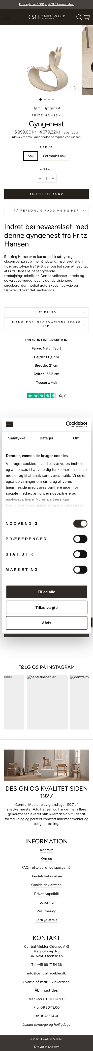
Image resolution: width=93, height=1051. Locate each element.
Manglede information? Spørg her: (46, 324)
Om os (46, 859)
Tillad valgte (46, 607)
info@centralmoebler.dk (46, 973)
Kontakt (46, 850)
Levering (46, 312)
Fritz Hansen (46, 115)
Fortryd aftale (46, 920)
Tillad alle (46, 592)
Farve (46, 147)
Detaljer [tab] (46, 438)
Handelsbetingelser (46, 876)
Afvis (46, 623)
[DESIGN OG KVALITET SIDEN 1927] (46, 765)
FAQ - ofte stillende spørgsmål (46, 867)
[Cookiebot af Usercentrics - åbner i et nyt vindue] (66, 424)
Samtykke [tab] (16, 438)
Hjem (36, 108)
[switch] (80, 539)
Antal (46, 169)
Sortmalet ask (54, 156)
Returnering (46, 911)
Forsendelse (41, 137)
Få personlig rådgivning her (46, 210)
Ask (31, 156)
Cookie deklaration (46, 885)
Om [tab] (76, 438)
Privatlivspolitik (46, 894)
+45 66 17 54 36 (49, 965)
